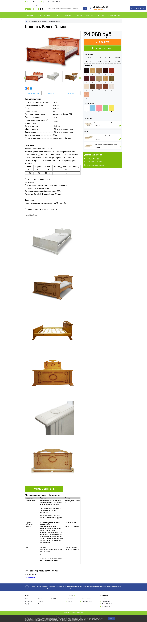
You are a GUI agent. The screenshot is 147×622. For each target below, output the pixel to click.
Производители (114, 15)
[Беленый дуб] (111, 86)
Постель (101, 15)
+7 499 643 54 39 (100, 7)
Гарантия (40, 601)
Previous (25, 78)
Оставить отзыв (30, 577)
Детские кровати (44, 15)
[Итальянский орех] (105, 86)
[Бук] (86, 94)
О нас (26, 598)
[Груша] (92, 70)
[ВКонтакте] (26, 88)
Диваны (57, 15)
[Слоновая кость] (86, 86)
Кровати (30, 15)
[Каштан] (105, 70)
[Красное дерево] (86, 78)
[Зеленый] (105, 108)
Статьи (40, 598)
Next (80, 78)
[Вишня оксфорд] (99, 86)
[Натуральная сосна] (99, 78)
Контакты (69, 2)
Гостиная (89, 15)
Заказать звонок (98, 9)
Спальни (79, 15)
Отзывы (71, 93)
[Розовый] (99, 108)
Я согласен (111, 618)
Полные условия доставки (93, 165)
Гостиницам (41, 603)
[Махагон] (92, 78)
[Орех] (111, 78)
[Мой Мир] (31, 88)
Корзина (138, 8)
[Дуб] (99, 70)
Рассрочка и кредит (87, 601)
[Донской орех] (92, 86)
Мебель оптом (28, 601)
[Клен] (111, 70)
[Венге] (86, 70)
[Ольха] (105, 78)
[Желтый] (111, 108)
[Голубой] (92, 108)
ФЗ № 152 (53, 598)
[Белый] (86, 108)
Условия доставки (86, 598)
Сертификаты (28, 603)
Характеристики (33, 93)
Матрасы (68, 15)
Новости (70, 598)
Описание (51, 93)
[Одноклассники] (28, 88)
